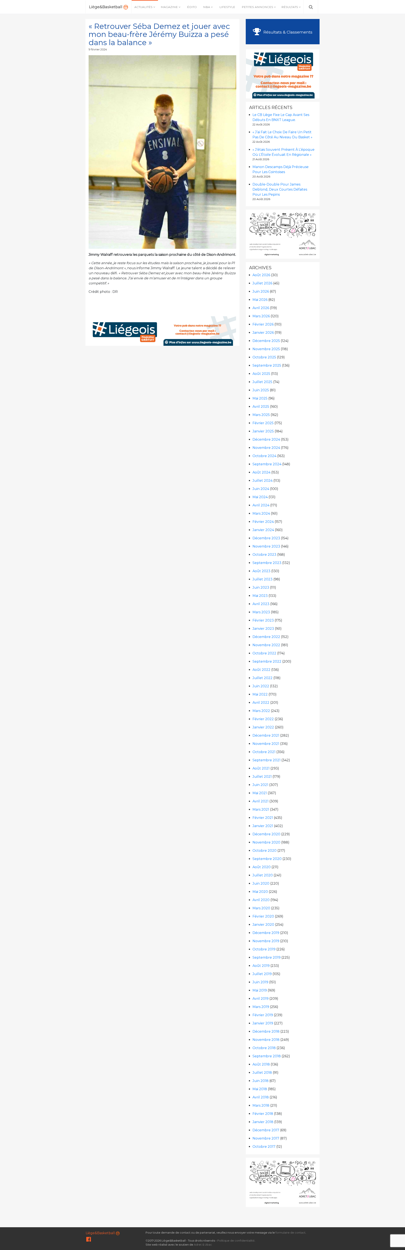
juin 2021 (260, 785)
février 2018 (262, 1114)
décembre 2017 (265, 1130)
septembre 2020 (267, 859)
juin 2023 (260, 587)
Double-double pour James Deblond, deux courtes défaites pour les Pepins (279, 189)
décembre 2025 (266, 341)
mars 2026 (261, 316)
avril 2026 (260, 308)
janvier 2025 (263, 431)
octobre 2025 (264, 357)
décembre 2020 (266, 834)
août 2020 (261, 867)
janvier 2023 (263, 629)
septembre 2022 (266, 661)
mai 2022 (260, 694)
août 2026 (261, 275)
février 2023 (263, 620)
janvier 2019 (262, 1023)
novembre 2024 (266, 448)
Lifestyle (227, 7)
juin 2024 (260, 489)
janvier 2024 (263, 530)
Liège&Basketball (106, 6)
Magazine (169, 7)
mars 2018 (260, 1105)
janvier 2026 (263, 333)
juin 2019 (260, 982)
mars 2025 (261, 415)
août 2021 (261, 768)
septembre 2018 (266, 1056)
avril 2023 (260, 604)
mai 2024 (260, 497)
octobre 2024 (264, 456)
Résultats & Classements (287, 32)
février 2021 (262, 818)
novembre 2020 (266, 842)
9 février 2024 (98, 49)
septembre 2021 (266, 760)
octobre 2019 (263, 949)
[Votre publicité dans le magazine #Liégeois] (162, 331)
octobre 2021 (263, 752)
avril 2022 (260, 703)
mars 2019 (260, 1007)
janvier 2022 (263, 727)
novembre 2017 (265, 1138)
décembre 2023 (266, 538)
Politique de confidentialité (236, 1240)
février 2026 (263, 324)
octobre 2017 (263, 1147)
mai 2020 (260, 892)
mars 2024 (261, 513)
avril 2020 (261, 900)
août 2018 (261, 1064)
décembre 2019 (265, 933)
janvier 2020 (263, 925)
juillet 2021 (262, 777)
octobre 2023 (264, 555)
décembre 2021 (265, 735)
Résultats (289, 7)
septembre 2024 (266, 464)
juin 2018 (260, 1081)
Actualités (143, 7)
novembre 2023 (266, 546)
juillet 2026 (262, 283)
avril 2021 (260, 801)
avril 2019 (260, 999)
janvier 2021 (262, 826)
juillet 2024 (262, 481)
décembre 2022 (266, 637)
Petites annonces (257, 7)
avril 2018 (260, 1097)
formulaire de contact (290, 1232)
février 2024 (263, 522)
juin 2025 (260, 390)
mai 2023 (260, 596)
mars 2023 (261, 612)
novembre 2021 (265, 744)
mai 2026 (259, 300)
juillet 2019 (262, 974)
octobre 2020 (264, 851)
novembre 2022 (266, 645)
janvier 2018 (262, 1122)
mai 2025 (259, 398)
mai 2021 (259, 793)
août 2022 (261, 670)
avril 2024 (260, 505)
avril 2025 (260, 407)
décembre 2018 (265, 1031)
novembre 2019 (265, 941)
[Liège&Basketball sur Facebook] (88, 1240)
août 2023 (261, 571)
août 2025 (261, 374)
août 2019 (261, 966)
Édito (192, 7)
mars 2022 (261, 711)
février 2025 (263, 423)
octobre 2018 (264, 1048)
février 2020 (263, 916)
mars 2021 (260, 809)
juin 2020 (260, 883)
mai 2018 (259, 1089)
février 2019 (262, 1015)
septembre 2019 (266, 957)
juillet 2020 (262, 875)
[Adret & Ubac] (283, 234)
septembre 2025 (266, 365)
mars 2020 (261, 908)
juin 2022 (260, 686)
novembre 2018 (265, 1040)
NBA (206, 7)
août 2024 (261, 472)
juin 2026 (260, 291)
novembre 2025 (266, 349)
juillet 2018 (262, 1073)
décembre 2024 (266, 439)
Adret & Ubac (203, 1244)
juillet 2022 (262, 678)
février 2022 (263, 719)
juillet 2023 (262, 579)
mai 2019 (259, 990)
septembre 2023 (266, 563)
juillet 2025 (262, 382)
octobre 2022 (264, 653)
